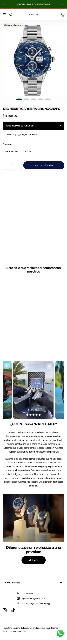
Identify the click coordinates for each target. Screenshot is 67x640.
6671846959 (27, 593)
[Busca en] (11, 14)
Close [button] (33, 582)
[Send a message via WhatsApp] (60, 633)
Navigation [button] (4, 14)
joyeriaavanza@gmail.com (33, 598)
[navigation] (26, 99)
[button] (5, 4)
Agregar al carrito (44, 165)
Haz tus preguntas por (36, 603)
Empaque (7, 144)
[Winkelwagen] (62, 15)
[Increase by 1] (18, 165)
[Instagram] (5, 610)
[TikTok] (13, 610)
